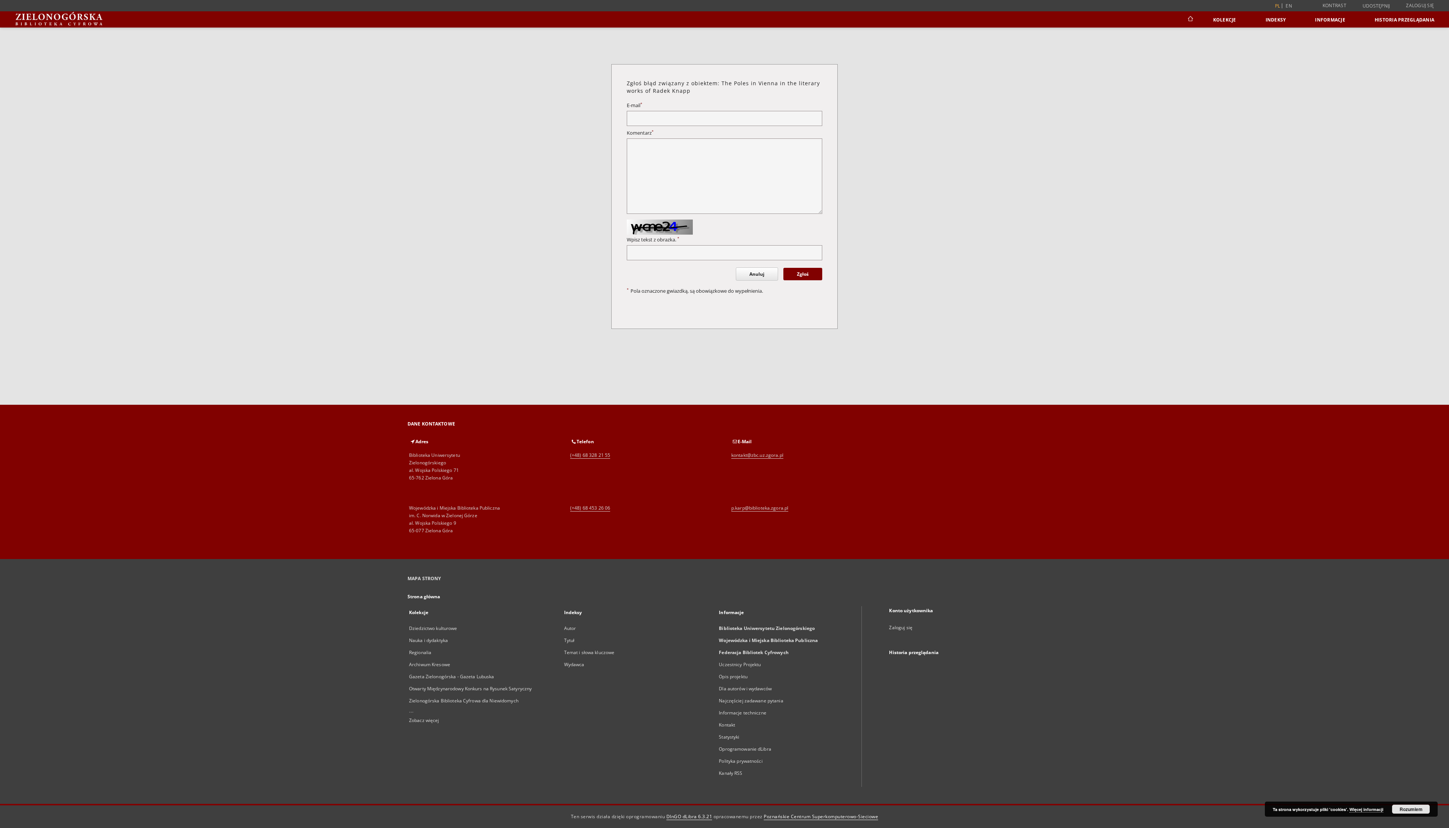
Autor (570, 628)
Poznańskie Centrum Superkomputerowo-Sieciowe (821, 816)
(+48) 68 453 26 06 (590, 508)
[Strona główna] (1189, 19)
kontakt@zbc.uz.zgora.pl (757, 455)
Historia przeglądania (1404, 20)
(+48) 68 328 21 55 (590, 455)
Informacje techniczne (742, 713)
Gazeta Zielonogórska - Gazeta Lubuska (451, 676)
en (1289, 5)
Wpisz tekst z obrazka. (653, 240)
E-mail (634, 105)
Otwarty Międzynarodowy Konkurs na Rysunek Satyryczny (470, 688)
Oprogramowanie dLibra (745, 749)
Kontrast (1334, 5)
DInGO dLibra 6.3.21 (689, 816)
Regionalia (420, 652)
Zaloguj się (1420, 5)
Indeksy (1276, 20)
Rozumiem (1411, 809)
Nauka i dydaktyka (428, 640)
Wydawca (574, 664)
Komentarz (640, 133)
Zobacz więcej (424, 720)
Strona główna (424, 596)
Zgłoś (803, 274)
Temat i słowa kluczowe (589, 652)
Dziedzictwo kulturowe (433, 628)
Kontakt (727, 725)
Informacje (1330, 20)
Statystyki (729, 737)
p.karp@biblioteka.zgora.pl (759, 508)
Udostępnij (1376, 6)
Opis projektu (733, 676)
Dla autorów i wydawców (745, 688)
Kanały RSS (730, 773)
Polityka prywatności (740, 761)
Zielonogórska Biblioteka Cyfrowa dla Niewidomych (463, 700)
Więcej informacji (1366, 809)
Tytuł (569, 640)
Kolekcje (1224, 20)
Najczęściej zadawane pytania (751, 700)
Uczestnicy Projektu (740, 664)
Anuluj (756, 274)
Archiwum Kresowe (429, 664)
